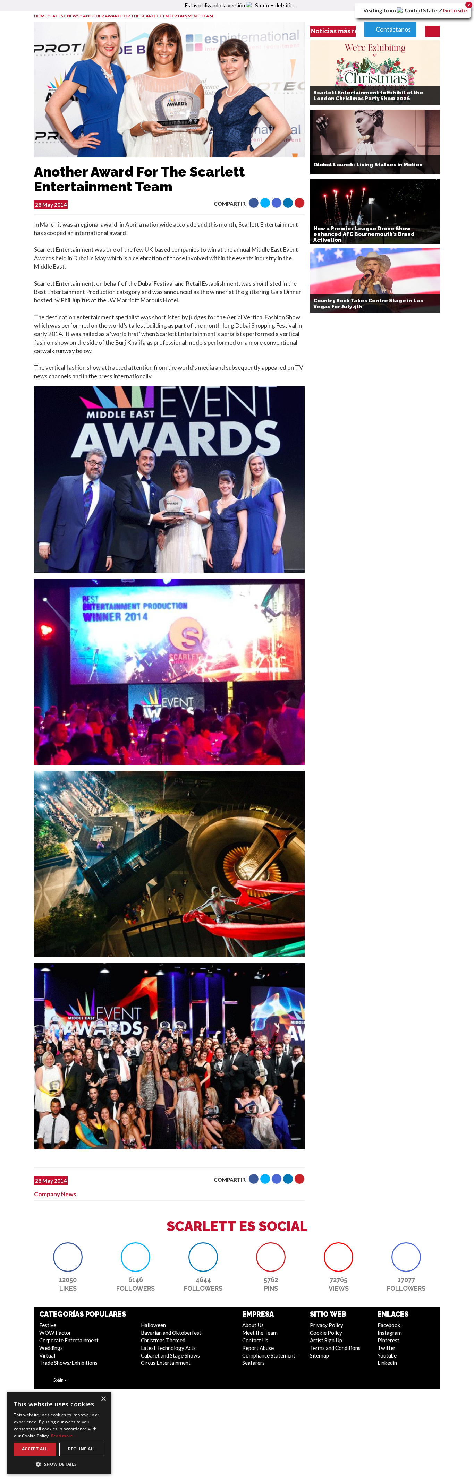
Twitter (387, 1348)
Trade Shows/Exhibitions (68, 1363)
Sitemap (319, 1355)
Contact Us (255, 1340)
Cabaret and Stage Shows (170, 1355)
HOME (40, 15)
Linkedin (387, 1363)
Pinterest (388, 1340)
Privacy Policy (326, 1325)
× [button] (103, 1399)
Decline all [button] (82, 1449)
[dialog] (59, 1433)
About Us (253, 1325)
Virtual (47, 1355)
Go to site (455, 10)
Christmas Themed (163, 1340)
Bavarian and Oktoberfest (171, 1332)
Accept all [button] (35, 1449)
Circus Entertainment (166, 1363)
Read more (62, 1436)
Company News (55, 1194)
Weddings (51, 1348)
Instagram (390, 1332)
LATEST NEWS (65, 15)
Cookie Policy (326, 1332)
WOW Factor (55, 1332)
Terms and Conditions (335, 1348)
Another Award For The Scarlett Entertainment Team (148, 15)
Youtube (387, 1355)
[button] (253, 203)
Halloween (153, 1325)
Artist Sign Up (326, 1340)
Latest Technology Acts (168, 1348)
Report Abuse (258, 1348)
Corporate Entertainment (69, 1340)
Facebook (389, 1325)
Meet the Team (260, 1332)
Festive (47, 1325)
